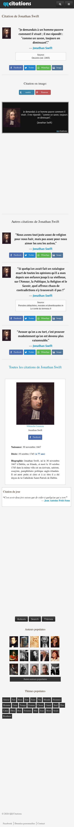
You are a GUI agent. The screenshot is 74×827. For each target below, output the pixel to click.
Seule (56, 710)
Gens (15, 705)
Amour (6, 699)
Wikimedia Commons (35, 426)
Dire (62, 705)
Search (35, 619)
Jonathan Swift (42, 48)
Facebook (7, 823)
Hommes (57, 699)
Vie (39, 699)
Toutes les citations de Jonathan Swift (35, 367)
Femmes (27, 710)
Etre (27, 699)
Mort (48, 710)
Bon (19, 710)
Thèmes (48, 619)
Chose (40, 705)
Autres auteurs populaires (35, 679)
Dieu (12, 710)
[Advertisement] (37, 175)
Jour (42, 710)
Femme (31, 705)
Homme (6, 705)
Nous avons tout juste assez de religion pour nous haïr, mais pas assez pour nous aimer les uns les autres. (40, 239)
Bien (20, 699)
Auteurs (21, 619)
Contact (41, 823)
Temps (23, 705)
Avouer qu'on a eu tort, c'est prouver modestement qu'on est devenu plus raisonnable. (41, 336)
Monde (47, 699)
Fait (13, 699)
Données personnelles (25, 823)
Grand (48, 705)
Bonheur (7, 716)
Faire (33, 699)
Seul (56, 705)
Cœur (5, 710)
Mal (36, 710)
